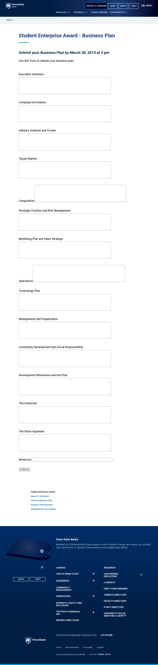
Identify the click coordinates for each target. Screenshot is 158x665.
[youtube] (29, 567)
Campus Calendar (99, 12)
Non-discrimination (72, 647)
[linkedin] (23, 567)
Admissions (61, 12)
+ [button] (93, 574)
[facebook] (16, 567)
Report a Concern (96, 6)
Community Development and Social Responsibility (51, 347)
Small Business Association (43, 509)
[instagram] (35, 567)
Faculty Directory (115, 601)
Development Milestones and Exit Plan (43, 375)
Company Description (32, 102)
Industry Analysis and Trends (37, 130)
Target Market (28, 158)
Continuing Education (111, 575)
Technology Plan (29, 291)
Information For (117, 12)
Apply (123, 6)
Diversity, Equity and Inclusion (69, 604)
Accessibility (87, 647)
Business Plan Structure (42, 505)
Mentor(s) (25, 459)
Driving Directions (67, 620)
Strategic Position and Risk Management (44, 210)
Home (9, 20)
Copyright (100, 647)
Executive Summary (31, 74)
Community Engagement (64, 588)
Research (110, 567)
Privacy (58, 647)
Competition (26, 201)
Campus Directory (115, 595)
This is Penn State (67, 574)
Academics (79, 12)
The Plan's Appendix (31, 431)
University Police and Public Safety (115, 614)
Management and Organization (38, 319)
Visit (134, 6)
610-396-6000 (106, 635)
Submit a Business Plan (41, 500)
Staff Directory (114, 607)
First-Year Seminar (115, 588)
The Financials (28, 403)
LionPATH (109, 582)
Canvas (60, 567)
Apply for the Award (40, 496)
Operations (26, 281)
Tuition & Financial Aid (68, 612)
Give (112, 6)
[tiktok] (42, 567)
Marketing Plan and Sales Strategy (41, 239)
